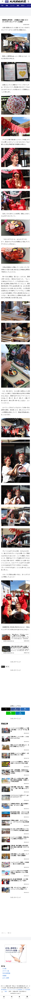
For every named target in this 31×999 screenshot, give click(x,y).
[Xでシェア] (5, 615)
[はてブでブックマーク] (12, 619)
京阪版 (4, 975)
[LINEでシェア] (19, 619)
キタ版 (4, 968)
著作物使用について (5, 989)
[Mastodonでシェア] (12, 615)
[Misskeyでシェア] (25, 615)
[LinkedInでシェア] (12, 623)
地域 (3, 666)
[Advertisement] (15, 686)
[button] (27, 509)
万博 (8, 666)
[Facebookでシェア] (5, 619)
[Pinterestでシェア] (25, 619)
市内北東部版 (6, 973)
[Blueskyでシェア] (19, 615)
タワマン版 (5, 971)
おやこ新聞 (5, 978)
